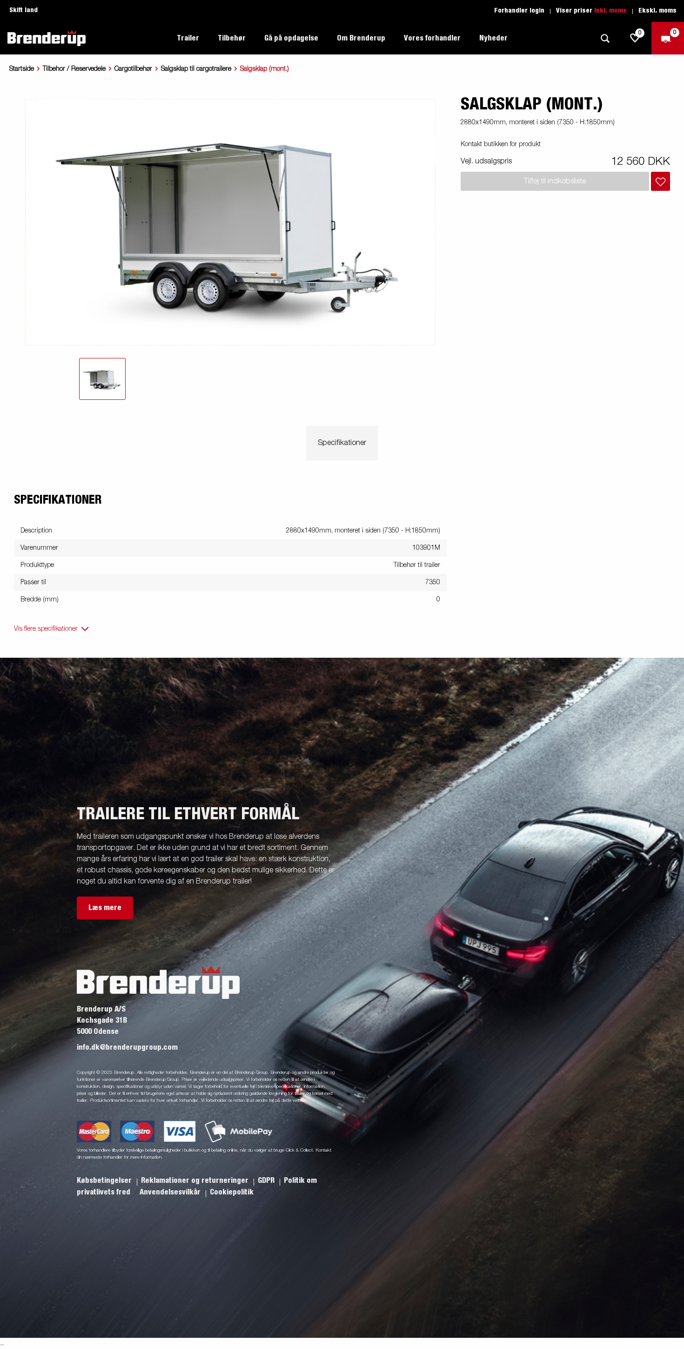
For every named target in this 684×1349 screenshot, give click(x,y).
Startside (21, 69)
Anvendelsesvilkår (171, 1192)
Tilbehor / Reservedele (74, 69)
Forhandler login (519, 10)
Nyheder (493, 38)
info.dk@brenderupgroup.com (127, 1047)
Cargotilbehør (133, 69)
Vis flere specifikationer (46, 629)
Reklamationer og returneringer (195, 1180)
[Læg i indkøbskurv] (660, 181)
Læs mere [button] (104, 907)
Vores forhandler (432, 38)
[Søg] (605, 38)
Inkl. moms (610, 10)
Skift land (23, 10)
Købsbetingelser (105, 1180)
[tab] (102, 379)
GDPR (267, 1180)
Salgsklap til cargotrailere (196, 69)
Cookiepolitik (232, 1192)
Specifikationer (342, 443)
